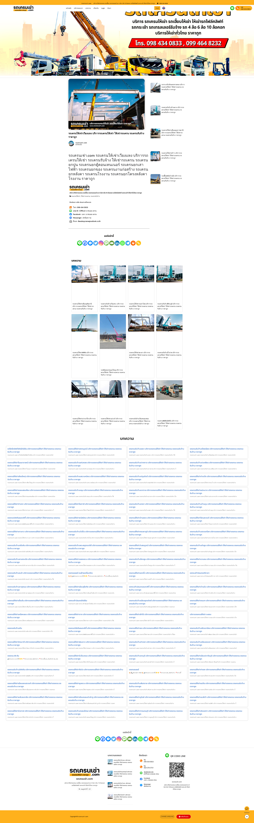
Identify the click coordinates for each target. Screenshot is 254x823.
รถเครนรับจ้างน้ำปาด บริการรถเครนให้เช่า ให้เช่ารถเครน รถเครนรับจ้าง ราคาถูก (169, 355)
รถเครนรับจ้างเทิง (14, 628)
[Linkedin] (117, 243)
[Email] (111, 243)
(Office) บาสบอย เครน (151, 774)
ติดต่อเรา (247, 813)
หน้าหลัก (68, 8)
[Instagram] (101, 243)
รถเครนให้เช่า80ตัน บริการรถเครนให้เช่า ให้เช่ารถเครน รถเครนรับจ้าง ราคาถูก (85, 355)
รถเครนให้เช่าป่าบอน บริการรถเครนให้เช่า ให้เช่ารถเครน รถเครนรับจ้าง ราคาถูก (123, 762)
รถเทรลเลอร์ (134, 669)
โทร (145, 760)
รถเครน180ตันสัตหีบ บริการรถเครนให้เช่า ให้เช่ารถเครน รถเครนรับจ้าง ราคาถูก (169, 423)
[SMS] (106, 243)
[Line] (79, 243)
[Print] (133, 243)
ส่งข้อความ (147, 786)
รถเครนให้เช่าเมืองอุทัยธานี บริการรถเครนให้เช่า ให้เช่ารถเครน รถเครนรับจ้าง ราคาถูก (83, 306)
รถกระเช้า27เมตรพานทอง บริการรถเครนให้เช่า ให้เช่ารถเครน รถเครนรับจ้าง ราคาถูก (173, 87)
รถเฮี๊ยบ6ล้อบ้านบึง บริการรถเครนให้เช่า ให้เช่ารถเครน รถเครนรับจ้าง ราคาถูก (171, 178)
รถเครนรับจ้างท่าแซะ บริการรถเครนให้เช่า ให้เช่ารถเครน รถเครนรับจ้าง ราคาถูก (123, 785)
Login (103, 8)
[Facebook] (84, 243)
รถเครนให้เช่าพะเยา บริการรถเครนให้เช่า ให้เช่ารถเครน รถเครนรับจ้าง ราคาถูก (141, 355)
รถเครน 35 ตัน (13, 655)
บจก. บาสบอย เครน (150, 780)
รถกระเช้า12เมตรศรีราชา (199, 572)
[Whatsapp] (122, 243)
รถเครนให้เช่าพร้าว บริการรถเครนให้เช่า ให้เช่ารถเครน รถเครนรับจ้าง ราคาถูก (171, 155)
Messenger (147, 784)
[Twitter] (95, 243)
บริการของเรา (78, 8)
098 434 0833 (246, 9)
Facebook (147, 778)
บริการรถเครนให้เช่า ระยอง (200, 614)
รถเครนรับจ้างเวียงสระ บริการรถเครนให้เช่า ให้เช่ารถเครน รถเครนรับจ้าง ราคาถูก (113, 306)
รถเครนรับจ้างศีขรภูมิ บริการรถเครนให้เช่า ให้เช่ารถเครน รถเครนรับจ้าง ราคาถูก (169, 306)
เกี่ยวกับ (96, 8)
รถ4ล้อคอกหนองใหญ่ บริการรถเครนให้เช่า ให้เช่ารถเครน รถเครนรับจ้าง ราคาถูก (113, 372)
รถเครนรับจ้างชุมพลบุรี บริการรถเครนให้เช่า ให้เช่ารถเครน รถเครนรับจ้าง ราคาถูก (123, 774)
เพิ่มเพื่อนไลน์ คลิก (148, 772)
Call (242, 7)
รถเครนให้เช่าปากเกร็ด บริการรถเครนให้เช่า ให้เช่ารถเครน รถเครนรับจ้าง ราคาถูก (85, 421)
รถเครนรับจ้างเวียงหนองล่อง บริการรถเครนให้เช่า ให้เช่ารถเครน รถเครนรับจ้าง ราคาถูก (139, 421)
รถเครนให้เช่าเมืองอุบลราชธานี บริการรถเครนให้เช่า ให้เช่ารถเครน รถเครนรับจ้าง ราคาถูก (172, 132)
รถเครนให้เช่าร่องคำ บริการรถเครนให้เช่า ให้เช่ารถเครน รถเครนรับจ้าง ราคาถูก (123, 797)
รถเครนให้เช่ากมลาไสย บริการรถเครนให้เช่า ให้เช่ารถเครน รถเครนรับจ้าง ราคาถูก (141, 306)
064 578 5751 (149, 768)
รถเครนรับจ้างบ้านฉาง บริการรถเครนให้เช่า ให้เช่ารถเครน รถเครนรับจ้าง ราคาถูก (172, 109)
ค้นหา (109, 8)
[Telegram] (127, 243)
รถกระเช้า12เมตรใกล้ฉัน (77, 600)
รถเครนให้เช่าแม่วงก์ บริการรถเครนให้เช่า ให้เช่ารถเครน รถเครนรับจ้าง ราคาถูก (113, 421)
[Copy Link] (138, 243)
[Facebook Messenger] (90, 243)
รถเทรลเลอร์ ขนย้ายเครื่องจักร (80, 572)
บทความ (88, 8)
